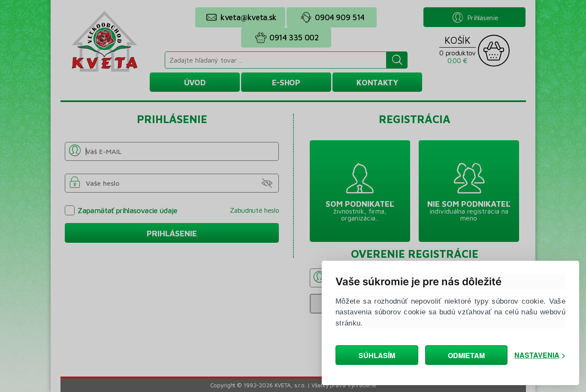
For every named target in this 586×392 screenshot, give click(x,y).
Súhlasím (377, 355)
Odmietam (466, 355)
